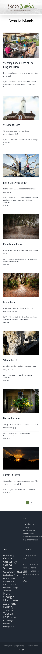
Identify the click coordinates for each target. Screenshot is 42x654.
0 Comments (31, 84)
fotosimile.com (29, 530)
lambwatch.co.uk (29, 533)
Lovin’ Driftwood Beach (15, 183)
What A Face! (10, 360)
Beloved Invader (11, 418)
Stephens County (9, 605)
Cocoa (7, 558)
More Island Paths (12, 244)
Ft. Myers (12, 578)
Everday (26, 527)
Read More (6, 87)
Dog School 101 (29, 524)
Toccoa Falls (8, 615)
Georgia (6, 581)
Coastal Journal (23, 82)
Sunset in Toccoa (11, 475)
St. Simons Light (11, 125)
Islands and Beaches (25, 375)
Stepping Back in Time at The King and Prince (18, 65)
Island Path (9, 302)
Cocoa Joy (10, 561)
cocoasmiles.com (15, 571)
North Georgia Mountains (10, 596)
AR (6, 82)
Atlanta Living (8, 555)
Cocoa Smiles (7, 566)
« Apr (25, 581)
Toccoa (8, 610)
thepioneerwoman (30, 540)
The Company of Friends (17, 84)
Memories (32, 140)
